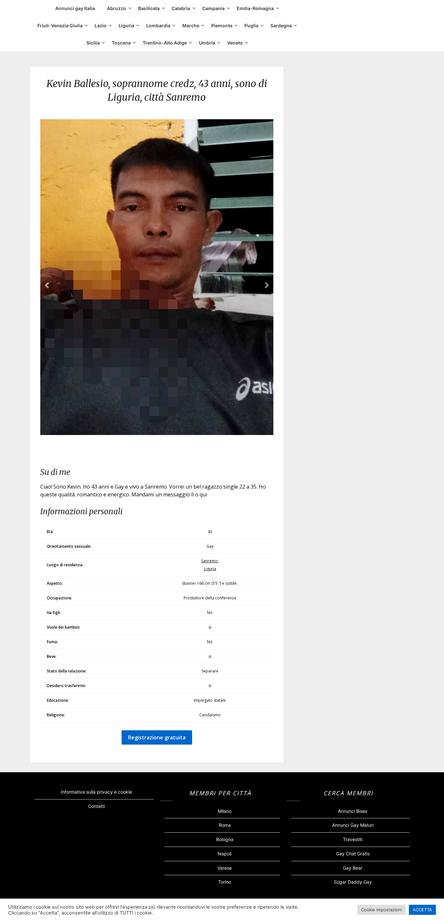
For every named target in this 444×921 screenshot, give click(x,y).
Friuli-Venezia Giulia (60, 25)
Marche (190, 25)
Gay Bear (352, 868)
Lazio (101, 25)
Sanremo (209, 561)
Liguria (126, 25)
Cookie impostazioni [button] (381, 909)
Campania (213, 8)
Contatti (96, 806)
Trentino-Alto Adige (165, 42)
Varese (224, 868)
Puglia (251, 25)
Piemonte (221, 25)
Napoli (224, 853)
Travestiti (352, 839)
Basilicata (149, 8)
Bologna (224, 839)
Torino (224, 882)
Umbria (207, 42)
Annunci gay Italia (75, 8)
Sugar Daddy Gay (353, 882)
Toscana (121, 42)
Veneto (235, 42)
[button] (46, 285)
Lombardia (158, 25)
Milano (224, 811)
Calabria (181, 8)
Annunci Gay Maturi (352, 825)
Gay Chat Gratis (353, 853)
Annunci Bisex (353, 811)
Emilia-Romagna (255, 8)
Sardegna (281, 25)
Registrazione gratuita (157, 737)
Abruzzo (116, 8)
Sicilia (93, 42)
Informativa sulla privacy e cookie (96, 792)
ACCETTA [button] (422, 909)
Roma (225, 825)
